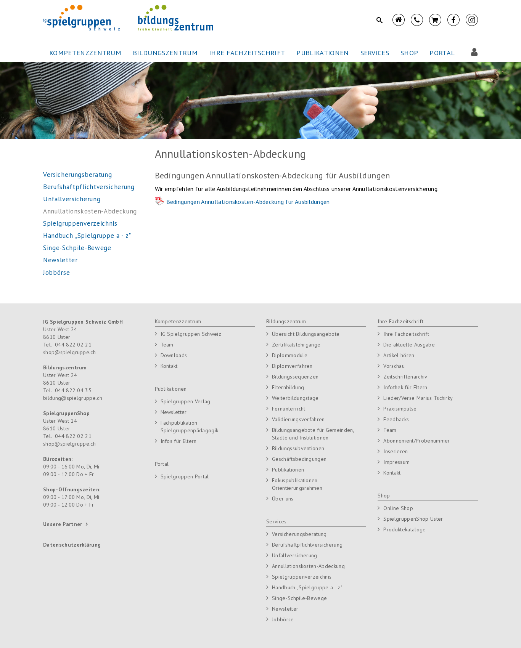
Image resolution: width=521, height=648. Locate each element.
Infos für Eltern (179, 441)
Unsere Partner (62, 524)
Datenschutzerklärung (72, 544)
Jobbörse (283, 619)
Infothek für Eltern (405, 387)
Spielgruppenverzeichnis (301, 576)
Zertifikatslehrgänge (296, 344)
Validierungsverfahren (298, 419)
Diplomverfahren (292, 365)
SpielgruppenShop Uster (413, 518)
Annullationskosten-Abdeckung (308, 566)
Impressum (396, 462)
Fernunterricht (288, 408)
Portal (162, 463)
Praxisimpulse (399, 408)
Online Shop (398, 508)
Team (167, 344)
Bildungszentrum (286, 321)
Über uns (283, 498)
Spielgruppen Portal (185, 476)
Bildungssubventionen (298, 448)
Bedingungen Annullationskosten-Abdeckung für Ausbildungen (248, 201)
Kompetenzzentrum (178, 321)
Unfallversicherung (294, 555)
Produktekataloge (404, 529)
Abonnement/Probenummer (416, 440)
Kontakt (169, 365)
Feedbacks (396, 419)
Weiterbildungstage (295, 398)
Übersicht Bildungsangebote (305, 333)
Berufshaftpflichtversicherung (307, 544)
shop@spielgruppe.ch (69, 352)
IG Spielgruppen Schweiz (191, 333)
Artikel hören (398, 355)
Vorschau (394, 365)
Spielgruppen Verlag (186, 401)
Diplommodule (289, 355)
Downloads (174, 355)
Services (276, 521)
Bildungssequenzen (295, 376)
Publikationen (171, 388)
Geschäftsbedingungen (299, 459)
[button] (85, 53)
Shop (384, 495)
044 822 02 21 (73, 344)
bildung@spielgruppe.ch (72, 398)
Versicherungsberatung (299, 534)
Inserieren (395, 451)
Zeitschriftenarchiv (405, 376)
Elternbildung (288, 387)
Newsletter (174, 412)
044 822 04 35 (73, 390)
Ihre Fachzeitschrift (400, 321)
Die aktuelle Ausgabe (408, 344)
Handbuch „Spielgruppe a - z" (307, 587)
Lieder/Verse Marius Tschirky (418, 398)
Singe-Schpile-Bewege (299, 598)
